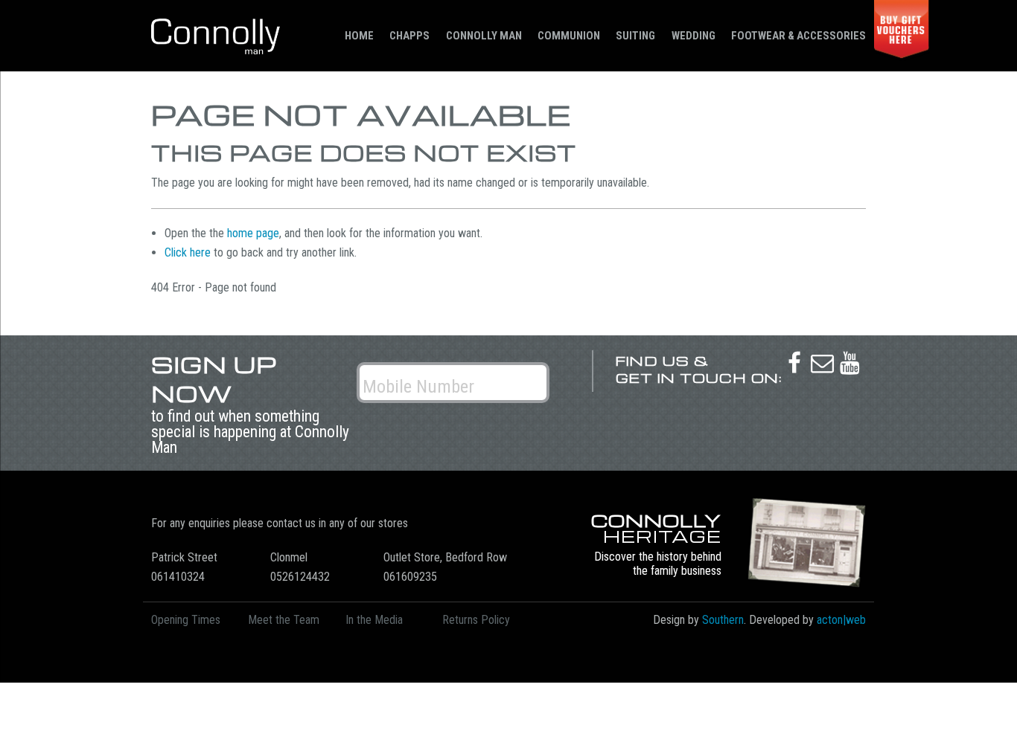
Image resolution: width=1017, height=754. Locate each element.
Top (982, 719)
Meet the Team (283, 620)
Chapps (409, 35)
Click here (188, 252)
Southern (723, 620)
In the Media (374, 620)
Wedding (693, 35)
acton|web (841, 620)
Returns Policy (476, 620)
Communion (569, 35)
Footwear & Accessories (798, 35)
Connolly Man (484, 35)
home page (253, 233)
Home (359, 35)
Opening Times (185, 620)
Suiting (635, 35)
